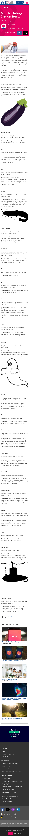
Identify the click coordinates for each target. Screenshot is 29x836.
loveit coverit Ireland (9, 814)
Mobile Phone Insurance (9, 799)
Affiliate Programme (8, 756)
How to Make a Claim (8, 769)
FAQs (3, 751)
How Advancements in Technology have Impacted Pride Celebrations (14, 699)
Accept (10, 833)
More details (17, 833)
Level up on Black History (9, 679)
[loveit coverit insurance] (7, 2)
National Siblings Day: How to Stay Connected (12, 719)
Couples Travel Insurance (9, 792)
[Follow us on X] (8, 809)
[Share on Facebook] (19, 33)
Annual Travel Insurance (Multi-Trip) (12, 781)
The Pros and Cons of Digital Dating (12, 660)
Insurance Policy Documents (10, 763)
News (5, 8)
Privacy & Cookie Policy (8, 754)
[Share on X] (25, 33)
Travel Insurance (6, 778)
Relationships (7, 21)
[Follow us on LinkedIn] (18, 809)
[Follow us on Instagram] (13, 809)
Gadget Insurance (7, 801)
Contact (4, 748)
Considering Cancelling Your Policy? (12, 771)
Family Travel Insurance (8, 789)
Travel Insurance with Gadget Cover (12, 786)
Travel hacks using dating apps (11, 642)
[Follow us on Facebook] (2, 809)
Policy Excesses (6, 766)
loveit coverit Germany (9, 817)
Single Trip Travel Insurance (10, 784)
